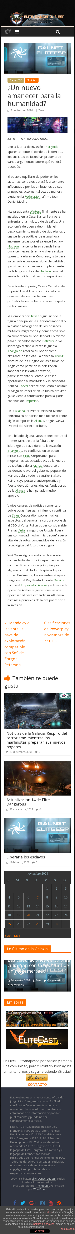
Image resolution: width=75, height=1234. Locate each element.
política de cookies (43, 1224)
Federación (32, 196)
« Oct (7, 936)
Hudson (13, 246)
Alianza (20, 411)
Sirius (26, 455)
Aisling (59, 356)
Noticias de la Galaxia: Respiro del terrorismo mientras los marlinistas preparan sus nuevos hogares (36, 740)
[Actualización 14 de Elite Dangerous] (37, 763)
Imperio (31, 401)
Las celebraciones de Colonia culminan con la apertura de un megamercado (39, 965)
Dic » (17, 936)
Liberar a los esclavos (25, 856)
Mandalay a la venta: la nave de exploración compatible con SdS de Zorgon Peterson (16, 643)
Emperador (29, 585)
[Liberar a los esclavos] (37, 820)
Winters (35, 211)
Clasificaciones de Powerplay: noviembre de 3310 (57, 631)
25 (9, 924)
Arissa (34, 316)
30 (56, 924)
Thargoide (51, 146)
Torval (23, 386)
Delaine (59, 580)
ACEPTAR (39, 1231)
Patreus (48, 341)
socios (48, 1212)
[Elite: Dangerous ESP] (37, 13)
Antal (21, 530)
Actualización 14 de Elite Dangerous (28, 802)
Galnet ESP (16, 80)
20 (28, 915)
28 (37, 924)
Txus (41, 110)
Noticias (31, 80)
